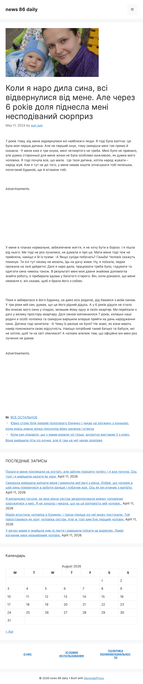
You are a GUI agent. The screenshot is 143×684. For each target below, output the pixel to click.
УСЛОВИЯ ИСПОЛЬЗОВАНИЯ (71, 654)
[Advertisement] (71, 217)
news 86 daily (22, 9)
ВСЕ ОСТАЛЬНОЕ (24, 417)
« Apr (9, 631)
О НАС (27, 654)
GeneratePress (94, 678)
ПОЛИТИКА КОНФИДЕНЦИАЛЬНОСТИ (115, 654)
